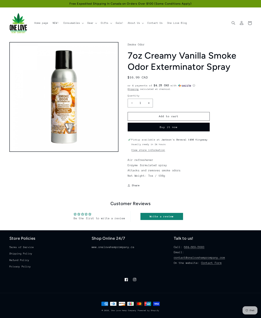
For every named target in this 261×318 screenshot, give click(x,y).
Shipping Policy (20, 253)
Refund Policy (19, 260)
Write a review (162, 216)
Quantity (134, 95)
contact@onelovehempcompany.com (199, 257)
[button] (73, 23)
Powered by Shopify (148, 310)
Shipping (133, 89)
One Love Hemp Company (123, 310)
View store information (148, 150)
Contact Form (211, 263)
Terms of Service (21, 247)
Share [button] (136, 185)
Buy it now (169, 127)
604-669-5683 (194, 247)
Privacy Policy (20, 266)
